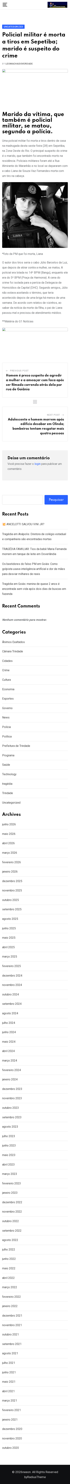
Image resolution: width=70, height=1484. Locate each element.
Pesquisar (56, 499)
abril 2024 (8, 1051)
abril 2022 (8, 1278)
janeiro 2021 (10, 1419)
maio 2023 (8, 1155)
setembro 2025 (12, 909)
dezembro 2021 (12, 1315)
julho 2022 (8, 1249)
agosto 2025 (10, 919)
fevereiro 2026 (11, 862)
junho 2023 (9, 1145)
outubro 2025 (10, 900)
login (37, 464)
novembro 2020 (12, 1438)
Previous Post (19, 370)
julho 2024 (8, 1023)
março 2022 (9, 1287)
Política (7, 736)
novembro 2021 (12, 1325)
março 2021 (9, 1400)
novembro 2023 (12, 1098)
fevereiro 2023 (11, 1183)
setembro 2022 (12, 1230)
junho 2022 (9, 1259)
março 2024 (9, 1060)
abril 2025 (8, 947)
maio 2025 (8, 937)
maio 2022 (8, 1268)
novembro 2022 (12, 1211)
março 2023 (9, 1174)
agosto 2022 (10, 1240)
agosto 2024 (10, 1013)
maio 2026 (8, 834)
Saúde (6, 764)
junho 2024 (9, 1032)
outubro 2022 (10, 1221)
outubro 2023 (10, 1107)
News (6, 717)
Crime (6, 670)
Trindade (7, 793)
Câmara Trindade (12, 651)
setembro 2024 (12, 1003)
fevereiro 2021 (11, 1410)
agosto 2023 (10, 1126)
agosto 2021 (10, 1353)
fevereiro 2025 (11, 966)
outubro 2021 (10, 1334)
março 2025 (9, 956)
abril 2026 (8, 843)
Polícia (6, 727)
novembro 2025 (12, 890)
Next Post (53, 415)
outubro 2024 (10, 994)
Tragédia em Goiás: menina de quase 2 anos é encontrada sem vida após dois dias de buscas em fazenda (34, 589)
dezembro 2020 (12, 1429)
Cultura (6, 679)
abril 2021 (8, 1391)
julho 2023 (8, 1136)
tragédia (7, 783)
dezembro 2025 (12, 881)
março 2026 (9, 852)
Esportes (8, 698)
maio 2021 (8, 1381)
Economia (8, 689)
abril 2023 (8, 1164)
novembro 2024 (12, 985)
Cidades (7, 661)
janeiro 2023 (10, 1192)
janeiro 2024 (10, 1079)
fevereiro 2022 (11, 1296)
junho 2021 (9, 1372)
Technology (9, 774)
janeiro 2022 (10, 1306)
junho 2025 (9, 928)
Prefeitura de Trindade (16, 746)
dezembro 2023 (12, 1089)
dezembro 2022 (12, 1202)
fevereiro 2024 (11, 1070)
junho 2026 (9, 824)
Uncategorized (11, 802)
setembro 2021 (12, 1344)
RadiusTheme (36, 1477)
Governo (7, 708)
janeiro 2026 (10, 871)
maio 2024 (8, 1041)
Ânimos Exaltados (13, 642)
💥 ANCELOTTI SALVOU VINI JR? (23, 524)
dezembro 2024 (12, 975)
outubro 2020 (10, 1448)
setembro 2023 (12, 1117)
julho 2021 (8, 1363)
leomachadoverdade (19, 64)
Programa (8, 755)
